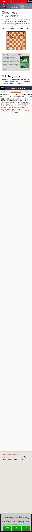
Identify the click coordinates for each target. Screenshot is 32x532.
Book (5, 91)
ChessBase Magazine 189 (12, 55)
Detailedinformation (7, 528)
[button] (11, 1)
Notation (16, 91)
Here (10, 521)
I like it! (21, 19)
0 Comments (27, 19)
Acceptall (25, 528)
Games (26, 91)
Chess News (13, 7)
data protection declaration (24, 524)
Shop (3, 1)
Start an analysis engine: (9, 454)
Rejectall (16, 528)
